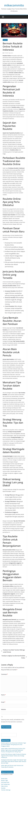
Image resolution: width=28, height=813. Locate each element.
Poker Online (4, 786)
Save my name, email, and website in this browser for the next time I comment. (12, 721)
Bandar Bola (4, 778)
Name (3, 695)
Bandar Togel (4, 780)
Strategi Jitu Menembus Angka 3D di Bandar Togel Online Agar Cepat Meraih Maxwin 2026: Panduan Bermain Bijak (13, 761)
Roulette (5, 39)
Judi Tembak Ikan (5, 784)
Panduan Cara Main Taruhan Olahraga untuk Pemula (14, 651)
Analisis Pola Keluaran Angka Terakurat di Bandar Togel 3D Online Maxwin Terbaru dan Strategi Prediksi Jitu (13, 756)
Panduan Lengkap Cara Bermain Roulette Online (13, 657)
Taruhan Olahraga (5, 790)
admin (11, 53)
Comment (4, 674)
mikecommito (14, 5)
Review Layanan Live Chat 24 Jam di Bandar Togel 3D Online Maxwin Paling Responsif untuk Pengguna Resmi (13, 744)
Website (3, 709)
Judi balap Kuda (5, 782)
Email (3, 702)
